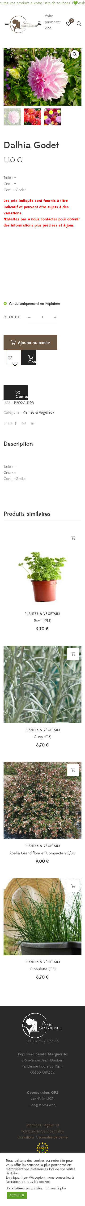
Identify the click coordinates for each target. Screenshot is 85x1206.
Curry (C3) (42, 737)
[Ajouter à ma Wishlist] (13, 357)
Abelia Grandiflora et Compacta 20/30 (42, 853)
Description (18, 444)
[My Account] (39, 24)
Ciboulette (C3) (42, 969)
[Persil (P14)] (42, 568)
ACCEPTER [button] (17, 1195)
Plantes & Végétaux (38, 412)
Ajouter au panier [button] (73, 538)
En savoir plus (56, 1188)
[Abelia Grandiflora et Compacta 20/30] (42, 800)
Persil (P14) (42, 620)
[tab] (42, 444)
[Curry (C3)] (42, 684)
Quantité (12, 317)
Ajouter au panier (34, 342)
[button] (75, 54)
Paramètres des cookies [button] (24, 1188)
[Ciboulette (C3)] (42, 916)
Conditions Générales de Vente (42, 1137)
